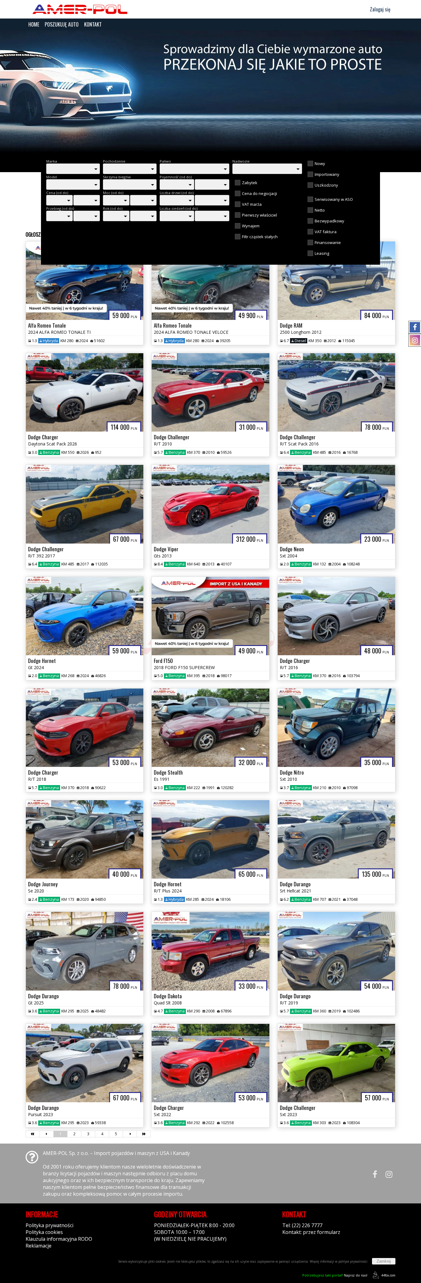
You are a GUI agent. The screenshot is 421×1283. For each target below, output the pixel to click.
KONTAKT (93, 24)
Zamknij (384, 1261)
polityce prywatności (352, 1261)
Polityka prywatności (49, 1225)
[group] (210, 92)
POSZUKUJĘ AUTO (62, 24)
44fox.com (388, 1275)
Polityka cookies (44, 1232)
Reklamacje (38, 1245)
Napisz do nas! (334, 1275)
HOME (33, 24)
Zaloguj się (379, 9)
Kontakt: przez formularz (311, 1232)
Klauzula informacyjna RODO (59, 1238)
